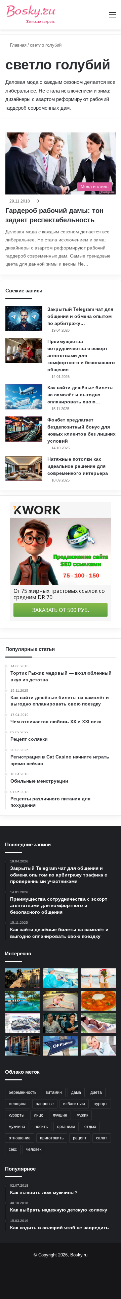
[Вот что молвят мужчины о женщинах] (60, 1023)
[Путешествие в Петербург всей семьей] (22, 978)
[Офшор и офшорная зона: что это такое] (60, 1046)
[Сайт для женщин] (31, 15)
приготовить (52, 1138)
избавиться (74, 1104)
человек (33, 1149)
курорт (100, 1104)
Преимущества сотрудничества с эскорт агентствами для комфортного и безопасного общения (81, 355)
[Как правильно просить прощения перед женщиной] (98, 978)
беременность (22, 1092)
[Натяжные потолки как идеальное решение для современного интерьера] (23, 468)
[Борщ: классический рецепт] (98, 1001)
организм (66, 1126)
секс (13, 1149)
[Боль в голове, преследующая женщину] (98, 1046)
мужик (82, 1115)
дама (76, 1092)
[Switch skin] (100, 17)
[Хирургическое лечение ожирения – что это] (60, 978)
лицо (38, 1115)
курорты (17, 1115)
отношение (20, 1138)
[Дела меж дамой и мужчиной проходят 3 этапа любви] (98, 1023)
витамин (54, 1092)
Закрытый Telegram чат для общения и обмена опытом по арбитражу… (80, 316)
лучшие (60, 1115)
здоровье (45, 1104)
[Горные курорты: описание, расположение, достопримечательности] (22, 1023)
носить (41, 1126)
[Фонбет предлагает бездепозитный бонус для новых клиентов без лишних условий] (23, 429)
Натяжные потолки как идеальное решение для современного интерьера (77, 466)
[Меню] (112, 17)
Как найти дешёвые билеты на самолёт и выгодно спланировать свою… (80, 394)
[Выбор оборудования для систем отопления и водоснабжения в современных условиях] (22, 1046)
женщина (18, 1104)
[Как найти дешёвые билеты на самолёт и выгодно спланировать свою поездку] (23, 396)
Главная (18, 45)
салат (101, 1138)
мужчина (17, 1126)
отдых (90, 1126)
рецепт (80, 1138)
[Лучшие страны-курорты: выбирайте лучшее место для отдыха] (22, 1001)
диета (96, 1092)
